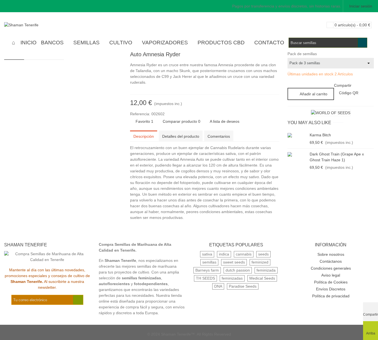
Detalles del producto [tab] (180, 136)
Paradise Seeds (243, 286)
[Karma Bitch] (297, 135)
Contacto (269, 42)
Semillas (86, 42)
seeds (263, 254)
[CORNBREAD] (266, 55)
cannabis (244, 254)
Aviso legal (330, 275)
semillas (209, 262)
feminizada (266, 270)
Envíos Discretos (330, 289)
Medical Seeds (262, 278)
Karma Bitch (320, 135)
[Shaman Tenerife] (34, 25)
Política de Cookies (331, 282)
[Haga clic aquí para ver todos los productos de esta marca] (331, 113)
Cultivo (120, 42)
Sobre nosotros (330, 254)
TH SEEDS (205, 278)
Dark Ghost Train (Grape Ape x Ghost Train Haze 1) (337, 157)
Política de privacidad (330, 296)
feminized (260, 262)
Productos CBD (221, 42)
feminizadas (232, 278)
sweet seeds (234, 262)
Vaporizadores (165, 42)
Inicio (28, 42)
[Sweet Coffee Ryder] (275, 55)
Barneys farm (207, 270)
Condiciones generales (331, 268)
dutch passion (238, 270)
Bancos (52, 42)
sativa (207, 254)
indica (224, 254)
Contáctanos (331, 261)
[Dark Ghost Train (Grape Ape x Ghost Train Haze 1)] (297, 154)
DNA (218, 286)
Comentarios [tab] (219, 136)
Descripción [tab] (143, 136)
